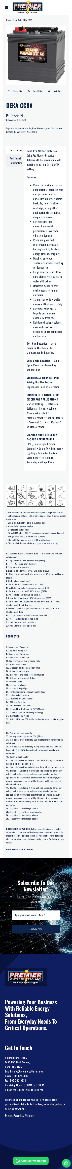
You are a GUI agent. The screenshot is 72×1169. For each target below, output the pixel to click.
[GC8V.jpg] (36, 55)
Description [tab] (16, 150)
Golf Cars (50, 128)
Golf (24, 120)
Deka (19, 120)
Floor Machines (38, 128)
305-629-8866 (21, 1076)
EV (30, 128)
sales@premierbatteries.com (28, 1071)
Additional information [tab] (16, 160)
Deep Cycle (23, 128)
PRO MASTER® (19, 131)
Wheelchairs (32, 131)
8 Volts (14, 128)
